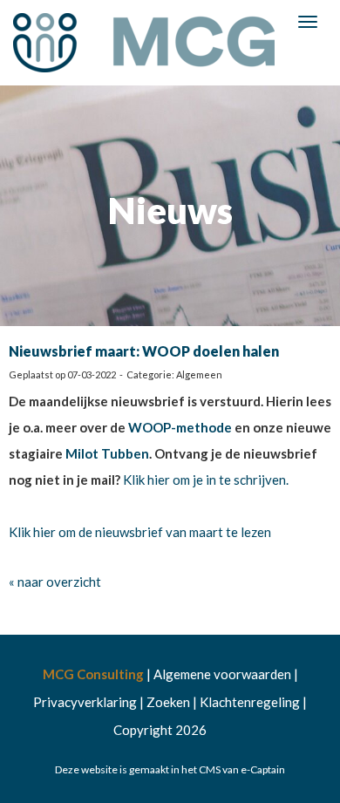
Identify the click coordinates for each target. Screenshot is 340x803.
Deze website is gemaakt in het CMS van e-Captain (170, 769)
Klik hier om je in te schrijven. (206, 479)
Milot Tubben (107, 453)
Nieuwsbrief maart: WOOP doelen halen (144, 351)
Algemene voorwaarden (222, 674)
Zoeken (168, 702)
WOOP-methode (180, 427)
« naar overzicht (55, 581)
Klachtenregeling (250, 702)
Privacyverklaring (85, 702)
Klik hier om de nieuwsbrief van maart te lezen (140, 532)
